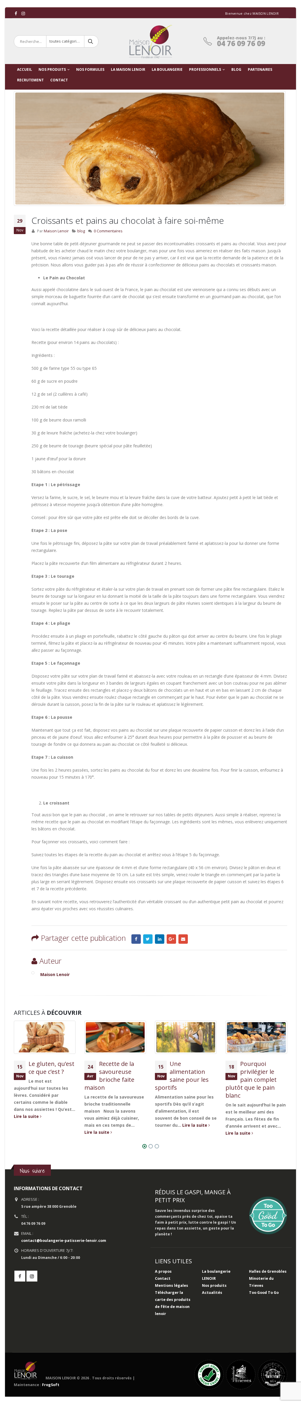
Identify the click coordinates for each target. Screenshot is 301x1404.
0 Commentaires (108, 231)
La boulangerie (167, 69)
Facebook (136, 939)
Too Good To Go (264, 1292)
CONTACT (59, 80)
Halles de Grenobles (268, 1271)
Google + (171, 939)
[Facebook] (16, 13)
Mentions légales (171, 1285)
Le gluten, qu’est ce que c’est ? (51, 1068)
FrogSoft (50, 1384)
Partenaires (260, 69)
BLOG (236, 69)
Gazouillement (148, 939)
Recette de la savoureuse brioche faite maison (109, 1075)
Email (183, 939)
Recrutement (30, 80)
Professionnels (205, 69)
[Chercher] (91, 41)
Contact (162, 1278)
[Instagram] (23, 13)
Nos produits (52, 69)
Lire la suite (27, 1116)
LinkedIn (159, 939)
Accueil (24, 69)
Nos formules (90, 69)
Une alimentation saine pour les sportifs (182, 1075)
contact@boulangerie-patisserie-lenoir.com (63, 1240)
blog (81, 231)
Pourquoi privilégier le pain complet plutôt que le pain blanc (251, 1079)
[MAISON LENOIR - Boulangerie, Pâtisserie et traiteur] (150, 41)
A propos (163, 1271)
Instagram (31, 1276)
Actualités (212, 1292)
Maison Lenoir (56, 231)
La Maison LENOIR (128, 69)
